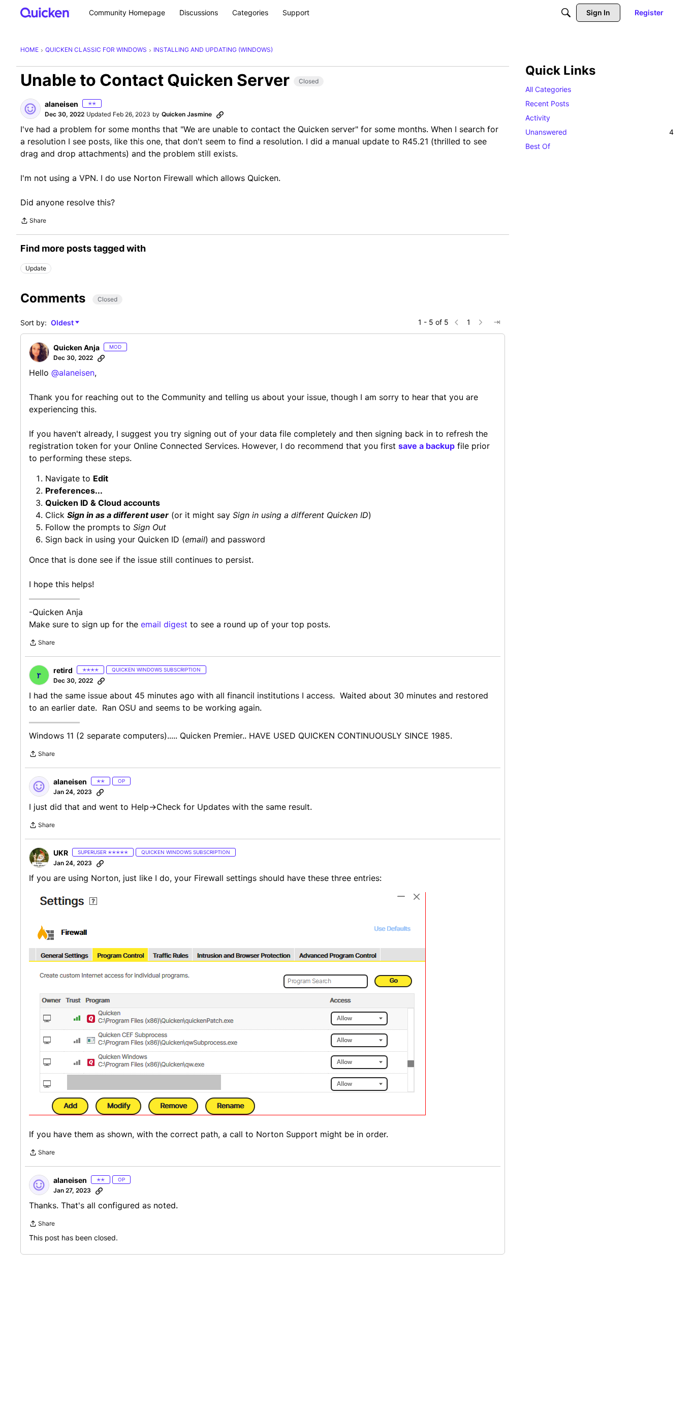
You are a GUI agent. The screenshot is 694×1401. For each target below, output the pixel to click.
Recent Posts (547, 103)
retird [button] (63, 670)
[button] (30, 109)
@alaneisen (72, 373)
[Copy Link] (220, 114)
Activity (537, 117)
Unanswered (599, 132)
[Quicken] (45, 12)
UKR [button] (60, 852)
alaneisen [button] (61, 104)
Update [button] (35, 268)
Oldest (63, 323)
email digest (164, 624)
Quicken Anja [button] (76, 347)
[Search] (566, 13)
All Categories (548, 89)
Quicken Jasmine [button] (187, 114)
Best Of (537, 146)
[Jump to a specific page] (497, 322)
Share (33, 222)
